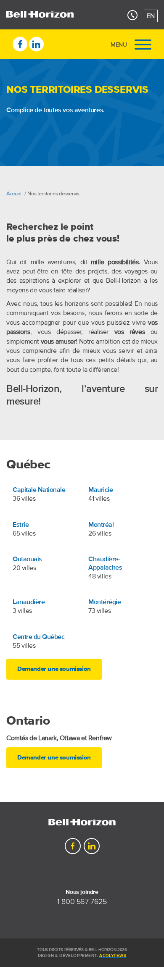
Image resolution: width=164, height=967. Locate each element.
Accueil (14, 193)
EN (151, 16)
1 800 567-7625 (81, 901)
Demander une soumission (54, 669)
